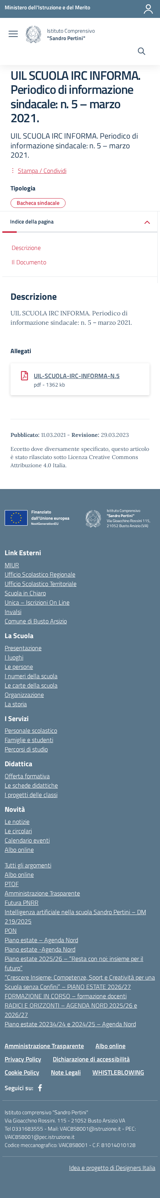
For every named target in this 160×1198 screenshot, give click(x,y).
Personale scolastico (31, 730)
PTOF (12, 883)
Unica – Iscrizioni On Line (37, 602)
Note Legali (66, 1072)
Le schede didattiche (31, 785)
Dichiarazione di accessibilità (91, 1059)
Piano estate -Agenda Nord (40, 949)
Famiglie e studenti (29, 739)
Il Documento (29, 262)
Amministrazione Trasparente (42, 893)
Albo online (19, 849)
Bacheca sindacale (38, 203)
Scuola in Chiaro (25, 593)
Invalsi (13, 611)
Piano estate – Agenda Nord (41, 940)
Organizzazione (24, 694)
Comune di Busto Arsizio (36, 621)
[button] (80, 222)
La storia (16, 704)
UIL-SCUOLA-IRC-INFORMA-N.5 (77, 375)
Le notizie (17, 821)
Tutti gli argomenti (28, 865)
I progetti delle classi (31, 794)
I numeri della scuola (31, 676)
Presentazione (23, 648)
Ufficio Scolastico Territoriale (41, 583)
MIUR (12, 565)
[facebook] (40, 1087)
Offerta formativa (27, 776)
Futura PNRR (21, 902)
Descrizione (26, 247)
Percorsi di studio (26, 749)
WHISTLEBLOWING (118, 1072)
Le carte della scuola (31, 685)
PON (11, 930)
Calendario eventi (27, 840)
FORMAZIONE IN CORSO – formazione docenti (66, 996)
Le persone (19, 666)
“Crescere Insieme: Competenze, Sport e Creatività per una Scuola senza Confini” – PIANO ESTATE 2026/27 (80, 982)
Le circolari (18, 831)
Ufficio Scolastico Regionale (40, 574)
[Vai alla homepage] (33, 34)
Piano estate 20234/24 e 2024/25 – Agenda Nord (70, 1024)
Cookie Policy (22, 1072)
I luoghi (14, 657)
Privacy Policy (23, 1059)
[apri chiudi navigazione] (13, 34)
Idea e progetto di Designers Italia (112, 1167)
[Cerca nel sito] (142, 52)
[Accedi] (148, 9)
